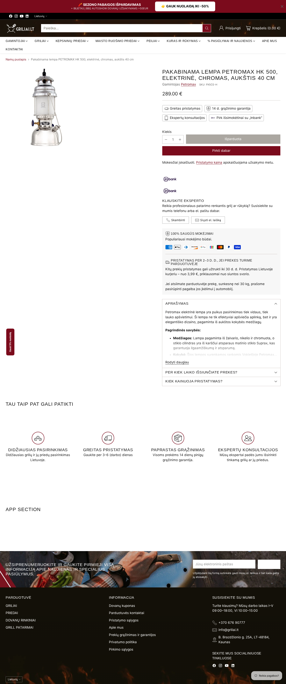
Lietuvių (39, 16)
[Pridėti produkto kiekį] (179, 139)
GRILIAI (11, 606)
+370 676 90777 (231, 623)
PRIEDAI (12, 613)
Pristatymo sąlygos (124, 620)
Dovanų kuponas (122, 606)
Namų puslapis (16, 59)
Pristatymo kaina (209, 162)
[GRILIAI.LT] (20, 28)
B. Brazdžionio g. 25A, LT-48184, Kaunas (243, 639)
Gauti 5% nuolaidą (10, 342)
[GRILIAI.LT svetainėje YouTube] (22, 17)
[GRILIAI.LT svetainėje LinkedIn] (27, 17)
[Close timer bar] (282, 6)
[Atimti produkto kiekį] (165, 139)
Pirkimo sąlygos (121, 649)
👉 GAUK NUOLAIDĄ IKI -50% (185, 6)
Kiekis (167, 132)
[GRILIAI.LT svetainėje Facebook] (11, 17)
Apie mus (116, 627)
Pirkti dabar (221, 151)
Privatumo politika (123, 642)
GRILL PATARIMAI (19, 627)
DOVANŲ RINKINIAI (21, 620)
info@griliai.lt (228, 630)
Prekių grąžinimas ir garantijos (132, 635)
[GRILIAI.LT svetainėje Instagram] (16, 17)
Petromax (188, 84)
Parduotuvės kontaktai (126, 613)
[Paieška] (207, 28)
